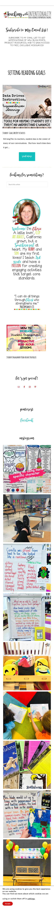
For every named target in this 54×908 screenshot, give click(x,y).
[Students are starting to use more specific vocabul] (27, 469)
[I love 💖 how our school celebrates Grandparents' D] (27, 863)
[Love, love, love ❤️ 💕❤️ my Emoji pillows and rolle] (27, 666)
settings (31, 899)
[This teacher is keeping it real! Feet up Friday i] (27, 518)
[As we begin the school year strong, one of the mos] (27, 765)
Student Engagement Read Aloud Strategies (21, 357)
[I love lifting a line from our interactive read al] (27, 814)
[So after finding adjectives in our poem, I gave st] (27, 617)
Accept (7, 904)
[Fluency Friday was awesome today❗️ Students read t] (27, 716)
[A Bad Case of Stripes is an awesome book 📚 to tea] (27, 568)
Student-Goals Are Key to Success (14, 132)
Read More (27, 156)
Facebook (27, 421)
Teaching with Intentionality (27, 14)
